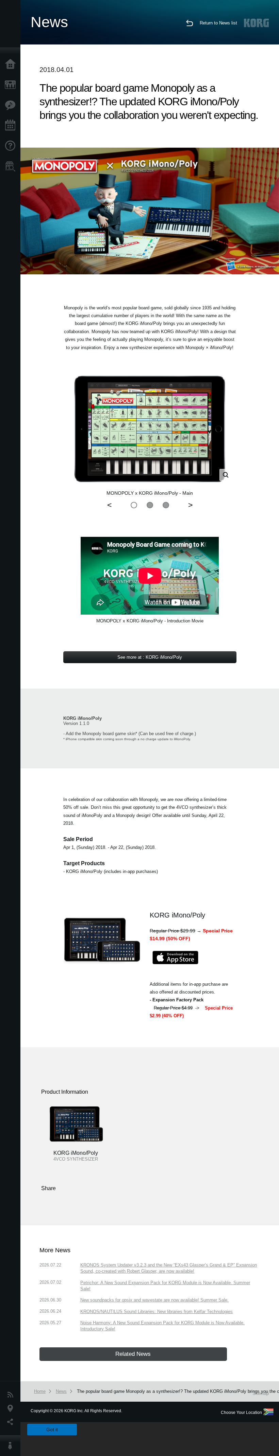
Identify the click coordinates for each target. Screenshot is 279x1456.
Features (12, 105)
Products (12, 85)
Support (12, 146)
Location (12, 1408)
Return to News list (218, 22)
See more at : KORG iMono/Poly (149, 657)
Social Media (12, 1422)
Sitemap (260, 1393)
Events (12, 125)
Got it (52, 1429)
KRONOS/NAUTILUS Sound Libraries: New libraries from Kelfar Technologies (156, 1311)
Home (12, 64)
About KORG (12, 1446)
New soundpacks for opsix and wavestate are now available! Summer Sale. (154, 1300)
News (12, 1395)
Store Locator (12, 166)
